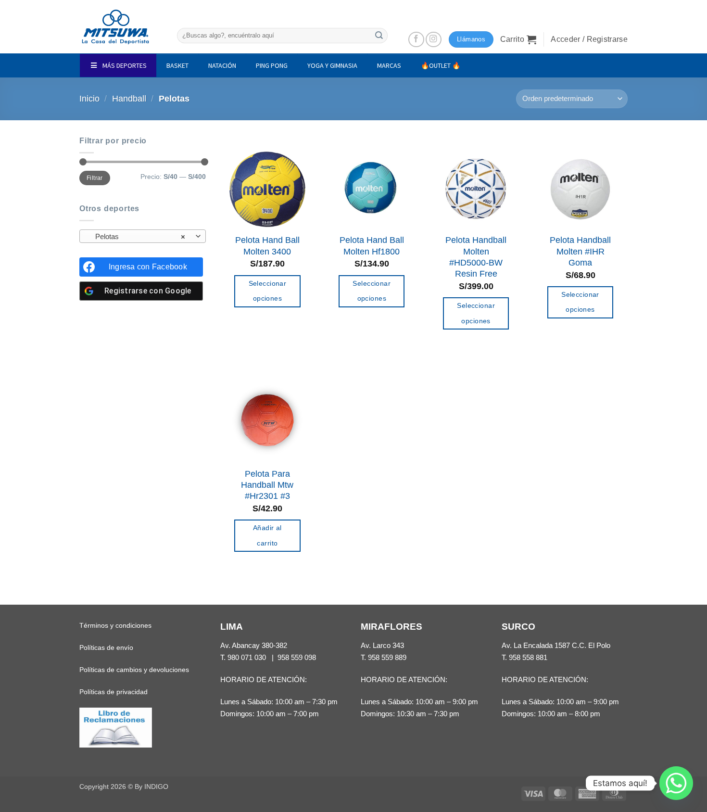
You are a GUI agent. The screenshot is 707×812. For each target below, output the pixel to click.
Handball (129, 98)
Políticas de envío (106, 647)
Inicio (89, 98)
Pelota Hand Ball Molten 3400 (267, 245)
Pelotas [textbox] (137, 236)
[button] (518, 39)
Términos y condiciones (115, 625)
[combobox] (142, 236)
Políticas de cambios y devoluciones (134, 669)
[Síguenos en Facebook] (416, 40)
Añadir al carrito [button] (267, 535)
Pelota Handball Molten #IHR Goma (580, 251)
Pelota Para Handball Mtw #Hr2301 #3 (267, 485)
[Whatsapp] (676, 783)
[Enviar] (379, 35)
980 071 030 (246, 657)
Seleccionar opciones (268, 291)
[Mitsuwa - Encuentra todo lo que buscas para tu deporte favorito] (115, 27)
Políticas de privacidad (113, 692)
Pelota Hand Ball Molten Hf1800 (372, 245)
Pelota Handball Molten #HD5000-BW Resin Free (475, 257)
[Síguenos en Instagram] (434, 40)
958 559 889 (387, 657)
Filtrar (94, 178)
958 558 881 (528, 657)
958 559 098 (297, 657)
